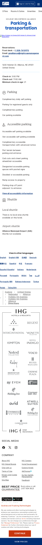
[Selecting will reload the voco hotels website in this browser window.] (32, 352)
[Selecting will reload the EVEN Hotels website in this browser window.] (13, 382)
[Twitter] (10, 447)
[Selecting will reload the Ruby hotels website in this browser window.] (13, 362)
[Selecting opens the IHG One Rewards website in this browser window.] (20, 431)
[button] (38, 4)
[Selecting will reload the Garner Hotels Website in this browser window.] (32, 392)
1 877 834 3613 (27, 488)
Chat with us (7, 468)
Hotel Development (29, 464)
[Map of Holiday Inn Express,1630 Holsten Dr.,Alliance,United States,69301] (21, 36)
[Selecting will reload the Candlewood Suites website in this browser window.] (21, 423)
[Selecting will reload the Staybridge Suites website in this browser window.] (13, 413)
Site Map (5, 480)
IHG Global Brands (9, 464)
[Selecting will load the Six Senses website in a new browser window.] (13, 322)
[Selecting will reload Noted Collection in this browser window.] (13, 352)
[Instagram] (16, 447)
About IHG (6, 461)
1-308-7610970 (22, 50)
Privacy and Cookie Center (9, 475)
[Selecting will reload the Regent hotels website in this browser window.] (32, 322)
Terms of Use (7, 471)
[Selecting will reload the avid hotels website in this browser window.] (13, 403)
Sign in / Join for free (26, 4)
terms (24, 518)
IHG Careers (26, 461)
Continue (19, 533)
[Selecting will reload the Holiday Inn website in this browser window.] (13, 392)
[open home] (1, 297)
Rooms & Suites (17, 11)
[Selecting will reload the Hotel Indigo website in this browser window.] (32, 342)
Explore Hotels (27, 468)
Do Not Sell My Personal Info (27, 476)
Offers (5, 11)
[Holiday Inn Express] (5, 4)
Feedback (26, 480)
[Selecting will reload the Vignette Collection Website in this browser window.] (32, 332)
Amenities (31, 11)
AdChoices (26, 471)
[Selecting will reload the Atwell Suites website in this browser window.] (32, 403)
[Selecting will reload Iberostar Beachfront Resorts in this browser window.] (13, 372)
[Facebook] (4, 447)
